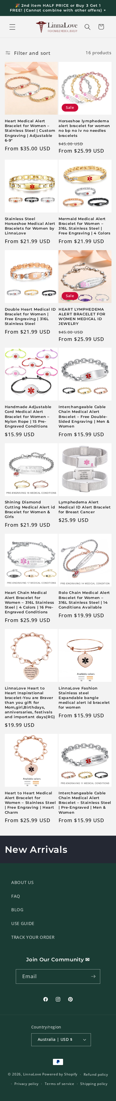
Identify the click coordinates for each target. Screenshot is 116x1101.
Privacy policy (26, 1083)
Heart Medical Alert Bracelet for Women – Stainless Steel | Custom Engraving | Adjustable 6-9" (30, 131)
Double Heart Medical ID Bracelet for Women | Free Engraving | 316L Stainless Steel (30, 316)
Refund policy (96, 1074)
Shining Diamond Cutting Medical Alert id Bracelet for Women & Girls (30, 509)
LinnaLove (33, 1074)
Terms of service (59, 1083)
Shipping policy (94, 1083)
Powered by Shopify (59, 1074)
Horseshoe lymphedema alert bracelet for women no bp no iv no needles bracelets (84, 128)
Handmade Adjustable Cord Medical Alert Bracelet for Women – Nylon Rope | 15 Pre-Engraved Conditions (28, 416)
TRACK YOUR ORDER (33, 937)
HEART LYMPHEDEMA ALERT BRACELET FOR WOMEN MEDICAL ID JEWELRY (82, 316)
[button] (12, 26)
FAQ (15, 896)
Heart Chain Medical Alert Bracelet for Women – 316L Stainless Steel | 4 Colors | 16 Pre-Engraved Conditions (30, 602)
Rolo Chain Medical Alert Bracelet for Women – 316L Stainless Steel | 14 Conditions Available (84, 599)
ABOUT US (22, 882)
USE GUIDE (22, 923)
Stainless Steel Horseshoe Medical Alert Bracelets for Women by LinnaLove (30, 225)
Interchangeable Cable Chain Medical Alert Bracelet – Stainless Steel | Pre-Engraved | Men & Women (85, 803)
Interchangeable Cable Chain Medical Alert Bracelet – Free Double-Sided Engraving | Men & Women (84, 416)
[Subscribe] (93, 976)
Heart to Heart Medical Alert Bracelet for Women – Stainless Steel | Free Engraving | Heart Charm (30, 803)
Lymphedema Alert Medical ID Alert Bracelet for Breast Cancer (85, 507)
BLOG (17, 910)
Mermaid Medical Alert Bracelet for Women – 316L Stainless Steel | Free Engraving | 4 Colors (85, 225)
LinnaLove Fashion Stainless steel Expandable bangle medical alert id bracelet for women (84, 698)
